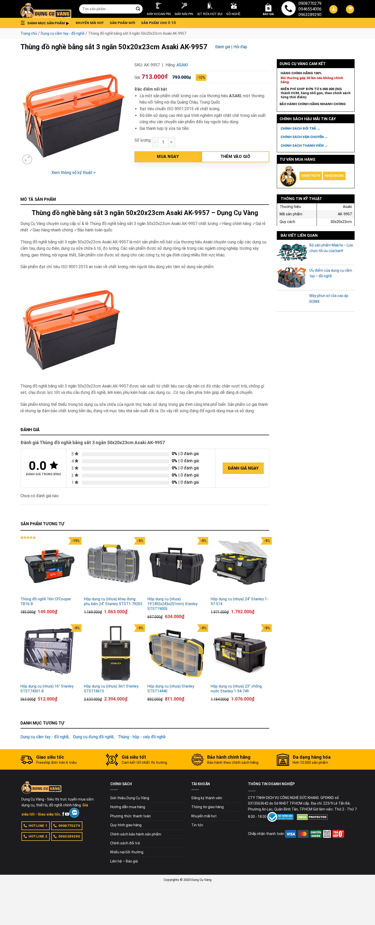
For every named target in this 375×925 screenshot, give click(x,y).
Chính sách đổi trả (125, 843)
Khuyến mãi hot (90, 23)
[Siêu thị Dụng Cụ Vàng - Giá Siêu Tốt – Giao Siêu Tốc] (45, 9)
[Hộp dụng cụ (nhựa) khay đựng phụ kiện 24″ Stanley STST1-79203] (113, 566)
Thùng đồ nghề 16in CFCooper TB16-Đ (45, 601)
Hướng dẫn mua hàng (127, 807)
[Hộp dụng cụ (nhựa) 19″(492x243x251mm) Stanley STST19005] (176, 566)
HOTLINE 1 (38, 825)
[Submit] (138, 9)
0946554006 (309, 9)
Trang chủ (28, 33)
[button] (46, 23)
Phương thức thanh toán (130, 816)
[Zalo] (74, 813)
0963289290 (309, 14)
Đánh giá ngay (243, 468)
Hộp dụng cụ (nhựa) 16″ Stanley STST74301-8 (46, 688)
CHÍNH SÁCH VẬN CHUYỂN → (304, 137)
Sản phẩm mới (122, 23)
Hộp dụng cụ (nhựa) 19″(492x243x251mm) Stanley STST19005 (172, 604)
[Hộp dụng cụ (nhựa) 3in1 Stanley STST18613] (113, 653)
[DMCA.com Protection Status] (312, 817)
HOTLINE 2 (38, 836)
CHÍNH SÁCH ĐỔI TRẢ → (300, 128)
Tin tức (197, 825)
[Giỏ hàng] (350, 9)
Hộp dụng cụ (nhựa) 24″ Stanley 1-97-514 (239, 601)
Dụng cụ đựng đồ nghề (93, 736)
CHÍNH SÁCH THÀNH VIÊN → (304, 145)
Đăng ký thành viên (206, 798)
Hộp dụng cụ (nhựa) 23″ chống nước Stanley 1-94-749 (236, 688)
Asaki (182, 64)
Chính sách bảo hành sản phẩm (135, 834)
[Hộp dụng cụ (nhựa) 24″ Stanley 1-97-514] (240, 566)
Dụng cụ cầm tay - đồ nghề (62, 33)
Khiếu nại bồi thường (126, 852)
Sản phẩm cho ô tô (158, 23)
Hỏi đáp (240, 46)
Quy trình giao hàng (126, 825)
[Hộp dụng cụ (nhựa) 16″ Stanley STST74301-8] (49, 653)
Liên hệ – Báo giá (124, 861)
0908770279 (309, 3)
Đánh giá (222, 46)
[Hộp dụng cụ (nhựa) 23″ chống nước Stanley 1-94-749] (240, 653)
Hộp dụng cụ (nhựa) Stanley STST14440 (170, 688)
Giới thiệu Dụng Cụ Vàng (129, 798)
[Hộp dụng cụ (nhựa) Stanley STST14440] (176, 653)
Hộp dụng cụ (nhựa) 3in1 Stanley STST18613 (111, 688)
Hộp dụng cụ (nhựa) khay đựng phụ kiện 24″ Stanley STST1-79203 (113, 601)
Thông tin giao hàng (207, 807)
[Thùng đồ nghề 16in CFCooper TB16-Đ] (49, 566)
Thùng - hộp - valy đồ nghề (142, 736)
